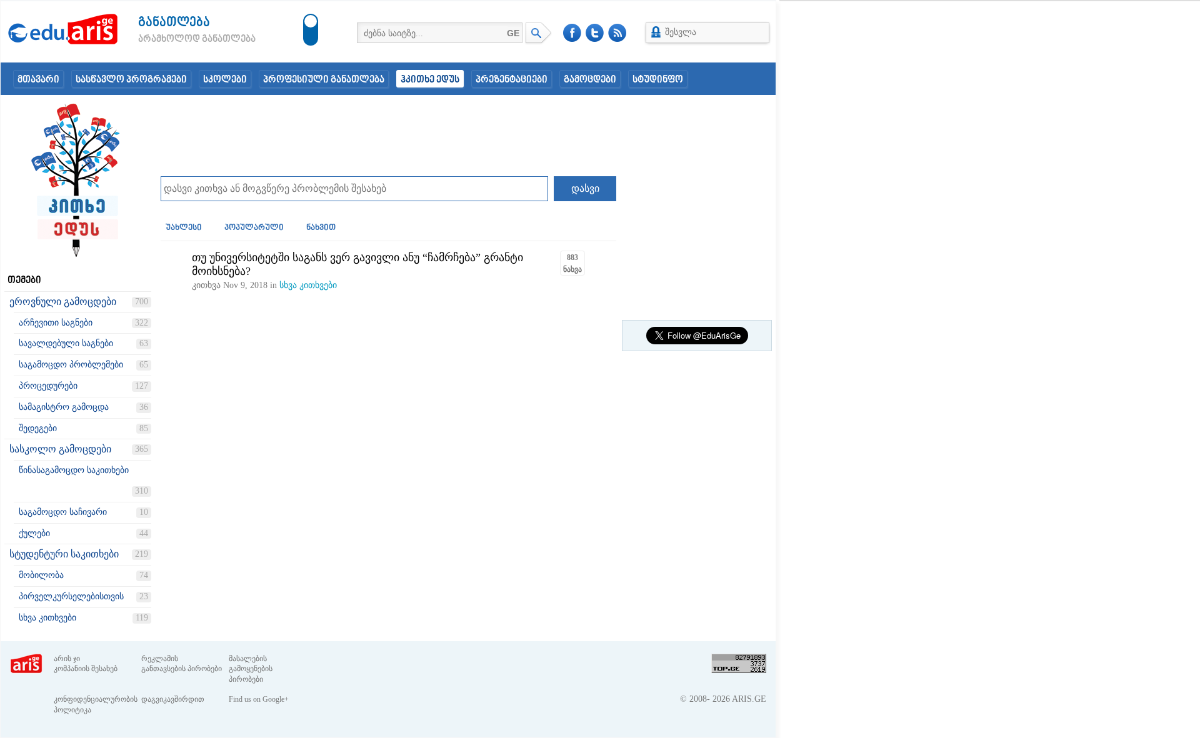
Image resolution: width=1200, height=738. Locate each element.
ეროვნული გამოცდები (62, 301)
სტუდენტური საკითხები (64, 554)
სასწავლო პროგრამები (131, 80)
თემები (24, 281)
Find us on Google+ (259, 699)
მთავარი (38, 80)
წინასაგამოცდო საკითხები (74, 470)
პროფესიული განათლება (323, 80)
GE (513, 33)
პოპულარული (254, 228)
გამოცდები (590, 80)
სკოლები (225, 80)
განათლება (174, 22)
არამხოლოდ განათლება (178, 39)
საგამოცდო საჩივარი (63, 512)
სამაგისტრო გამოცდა (64, 407)
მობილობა (41, 575)
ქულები (34, 533)
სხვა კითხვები (47, 617)
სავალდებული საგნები (66, 343)
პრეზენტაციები (512, 80)
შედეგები (38, 428)
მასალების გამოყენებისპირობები (250, 669)
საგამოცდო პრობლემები (71, 364)
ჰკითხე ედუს (430, 80)
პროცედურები (48, 386)
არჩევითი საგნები (55, 322)
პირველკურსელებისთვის (71, 596)
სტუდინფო (657, 80)
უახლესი (184, 228)
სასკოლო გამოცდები (60, 449)
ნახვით (321, 228)
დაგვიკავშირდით (172, 699)
